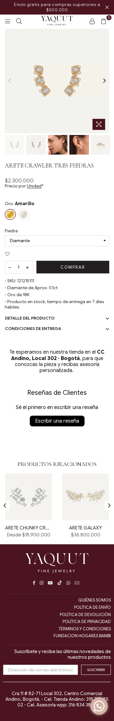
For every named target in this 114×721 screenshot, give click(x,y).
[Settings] (92, 21)
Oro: (20, 203)
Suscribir (96, 669)
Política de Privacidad (87, 621)
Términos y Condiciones (85, 629)
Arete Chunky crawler (28, 528)
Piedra (11, 231)
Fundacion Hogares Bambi (82, 636)
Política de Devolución (85, 614)
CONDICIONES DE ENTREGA (33, 328)
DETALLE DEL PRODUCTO (29, 318)
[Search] (19, 21)
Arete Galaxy (85, 528)
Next (104, 81)
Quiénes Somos (94, 600)
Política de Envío (92, 607)
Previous (9, 81)
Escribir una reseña (57, 421)
